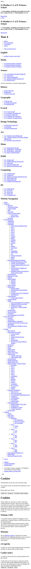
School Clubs (11, 354)
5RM (15, 446)
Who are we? (14, 391)
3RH (15, 437)
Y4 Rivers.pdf (8, 101)
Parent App (11, 345)
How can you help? (16, 393)
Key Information (8, 42)
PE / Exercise (14, 385)
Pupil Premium (12, 279)
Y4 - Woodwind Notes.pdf (11, 148)
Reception (14, 365)
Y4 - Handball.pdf (9, 189)
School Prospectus (13, 360)
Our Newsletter (18, 423)
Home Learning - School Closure (17, 363)
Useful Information (13, 402)
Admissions (11, 221)
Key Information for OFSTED (16, 315)
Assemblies (14, 376)
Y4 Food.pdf (7, 127)
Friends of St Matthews (14, 390)
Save (15, 567)
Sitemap (6, 462)
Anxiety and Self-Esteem (18, 263)
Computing (14, 251)
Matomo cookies (9, 535)
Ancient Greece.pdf (9, 94)
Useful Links (11, 410)
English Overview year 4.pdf (12, 56)
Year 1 (13, 227)
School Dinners (12, 359)
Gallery (10, 413)
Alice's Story (14, 215)
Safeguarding (11, 287)
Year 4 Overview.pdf (10, 49)
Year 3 (13, 230)
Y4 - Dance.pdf (8, 193)
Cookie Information (9, 463)
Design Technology (16, 255)
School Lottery (15, 401)
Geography (14, 248)
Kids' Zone (11, 415)
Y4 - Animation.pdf (9, 173)
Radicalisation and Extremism (19, 290)
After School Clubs (16, 357)
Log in (2, 18)
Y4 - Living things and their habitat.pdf (14, 74)
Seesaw (13, 335)
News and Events (9, 316)
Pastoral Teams (15, 288)
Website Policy (8, 465)
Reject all (3, 493)
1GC (15, 427)
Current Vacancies (16, 409)
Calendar (10, 318)
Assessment (11, 222)
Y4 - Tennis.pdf (8, 192)
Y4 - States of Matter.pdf (11, 77)
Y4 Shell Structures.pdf (10, 128)
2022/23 (13, 280)
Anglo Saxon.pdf (9, 90)
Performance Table (13, 276)
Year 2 (13, 229)
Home (5, 41)
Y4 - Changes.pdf (9, 160)
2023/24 (13, 282)
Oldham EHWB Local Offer (19, 262)
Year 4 (6, 46)
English (13, 237)
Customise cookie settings (21, 493)
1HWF (16, 426)
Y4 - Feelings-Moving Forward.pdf (13, 161)
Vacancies (10, 218)
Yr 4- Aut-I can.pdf (9, 111)
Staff (9, 210)
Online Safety (11, 349)
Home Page (4, 16)
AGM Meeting (15, 398)
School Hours (15, 406)
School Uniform (12, 299)
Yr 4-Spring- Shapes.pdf (10, 115)
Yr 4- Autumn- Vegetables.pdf (12, 113)
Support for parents (16, 305)
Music (12, 258)
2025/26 (13, 283)
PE (12, 249)
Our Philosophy (18, 420)
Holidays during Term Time (18, 404)
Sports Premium (12, 312)
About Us (6, 204)
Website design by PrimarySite (12, 471)
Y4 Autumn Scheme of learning (12, 63)
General (13, 387)
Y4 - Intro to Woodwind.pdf (11, 152)
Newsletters (11, 319)
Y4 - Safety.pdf (8, 163)
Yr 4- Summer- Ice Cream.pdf (12, 116)
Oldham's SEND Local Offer (19, 304)
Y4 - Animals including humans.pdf (14, 78)
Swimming (11, 313)
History (13, 246)
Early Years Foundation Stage (19, 226)
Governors (10, 212)
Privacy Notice (12, 285)
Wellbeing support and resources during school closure (20, 272)
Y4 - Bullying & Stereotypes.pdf (13, 166)
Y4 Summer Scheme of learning (13, 66)
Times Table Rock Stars (17, 337)
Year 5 (13, 233)
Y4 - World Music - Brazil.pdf (12, 151)
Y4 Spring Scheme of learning (12, 65)
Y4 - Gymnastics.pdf (10, 195)
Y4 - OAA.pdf (8, 190)
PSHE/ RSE (14, 252)
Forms (9, 348)
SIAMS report (11, 310)
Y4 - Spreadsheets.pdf (10, 180)
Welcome (10, 205)
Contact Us (14, 396)
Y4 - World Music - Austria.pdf (12, 149)
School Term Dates (13, 352)
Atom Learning (15, 334)
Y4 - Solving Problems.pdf (11, 164)
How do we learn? (19, 421)
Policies (10, 277)
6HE (15, 449)
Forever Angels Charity (14, 213)
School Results (12, 296)
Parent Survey (11, 351)
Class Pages (11, 417)
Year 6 (13, 235)
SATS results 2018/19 (17, 298)
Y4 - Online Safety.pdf (10, 178)
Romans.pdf (7, 92)
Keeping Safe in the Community (20, 293)
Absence (10, 346)
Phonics (13, 241)
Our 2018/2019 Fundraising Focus (20, 395)
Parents (6, 329)
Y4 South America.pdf (10, 102)
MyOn (13, 338)
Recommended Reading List (15, 453)
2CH (15, 431)
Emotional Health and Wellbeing (16, 260)
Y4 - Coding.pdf (8, 175)
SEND (9, 301)
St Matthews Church (16, 407)
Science (13, 243)
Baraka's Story (15, 216)
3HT (15, 435)
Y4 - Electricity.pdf (9, 80)
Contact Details (12, 208)
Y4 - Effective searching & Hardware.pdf (15, 176)
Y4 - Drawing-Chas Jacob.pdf (12, 140)
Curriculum (7, 44)
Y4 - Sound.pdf (8, 75)
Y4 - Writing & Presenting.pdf (12, 181)
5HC (15, 445)
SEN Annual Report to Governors (20, 302)
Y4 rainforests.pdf (9, 104)
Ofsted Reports (12, 274)
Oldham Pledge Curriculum (15, 321)
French (13, 257)
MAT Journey (11, 330)
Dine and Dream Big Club (15, 456)
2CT (15, 432)
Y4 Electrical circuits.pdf (11, 125)
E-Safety (13, 291)
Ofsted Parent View (13, 362)
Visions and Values (13, 207)
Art (12, 254)
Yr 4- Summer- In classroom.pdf (13, 118)
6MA (15, 451)
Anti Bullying (15, 294)
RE (12, 244)
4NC (15, 440)
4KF (15, 442)
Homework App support (14, 332)
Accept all (10, 493)
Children (6, 412)
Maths (12, 238)
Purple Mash (14, 340)
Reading (13, 240)
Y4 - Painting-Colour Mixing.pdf (13, 136)
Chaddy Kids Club (16, 355)
